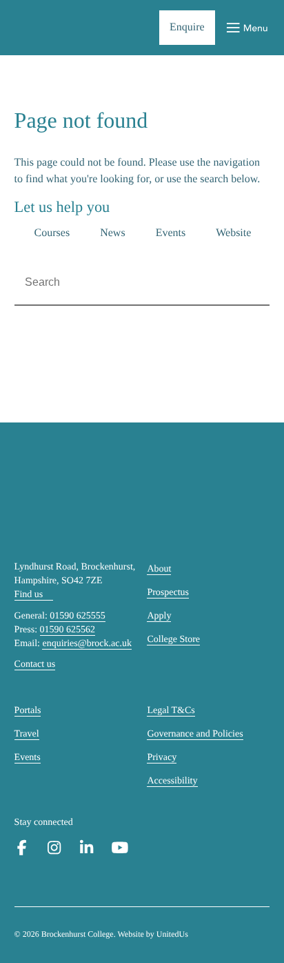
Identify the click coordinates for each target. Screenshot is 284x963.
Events (171, 233)
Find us (28, 595)
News (112, 233)
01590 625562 (68, 630)
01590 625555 (77, 616)
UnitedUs (172, 934)
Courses (52, 233)
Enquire (187, 27)
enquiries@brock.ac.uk (87, 644)
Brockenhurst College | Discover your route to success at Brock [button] (59, 28)
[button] (247, 28)
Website (233, 233)
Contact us (35, 664)
